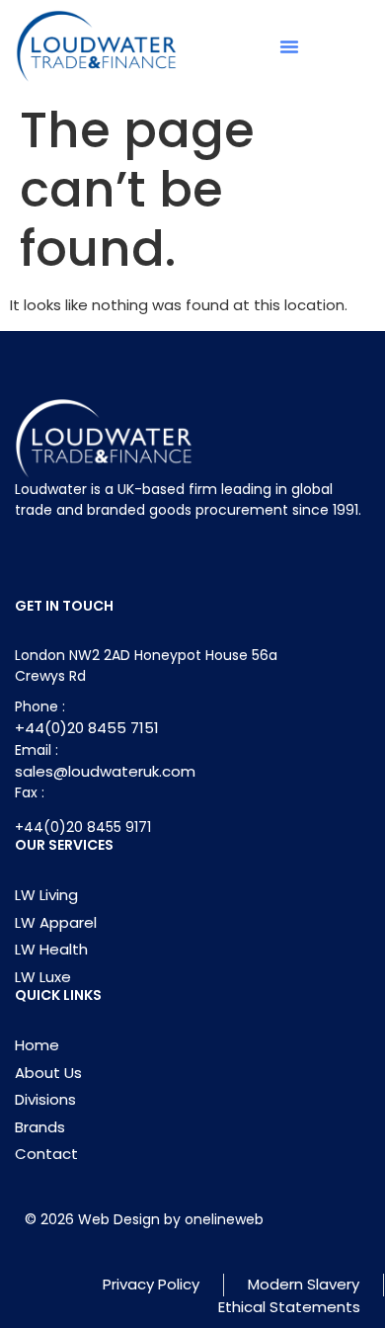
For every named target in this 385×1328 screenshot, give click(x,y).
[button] (289, 46)
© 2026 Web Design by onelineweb (144, 1219)
